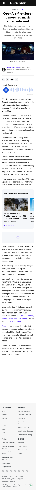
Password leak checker (6, 453)
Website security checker (7, 458)
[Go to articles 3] (8, 225)
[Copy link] (3, 79)
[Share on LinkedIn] (16, 79)
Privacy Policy (6, 478)
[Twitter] (3, 471)
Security (4, 418)
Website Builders (23, 427)
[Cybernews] (18, 3)
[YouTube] (11, 471)
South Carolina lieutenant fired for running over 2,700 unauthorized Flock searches (15, 216)
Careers (20, 453)
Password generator (8, 443)
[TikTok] (19, 471)
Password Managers (25, 415)
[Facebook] (7, 471)
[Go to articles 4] (9, 225)
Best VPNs (21, 418)
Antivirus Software (24, 411)
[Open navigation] (4, 3)
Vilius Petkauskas (13, 67)
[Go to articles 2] (6, 225)
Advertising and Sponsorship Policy (12, 480)
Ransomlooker (6, 463)
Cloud (4, 429)
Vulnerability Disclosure (8, 481)
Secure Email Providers (22, 423)
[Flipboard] (23, 471)
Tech (5, 221)
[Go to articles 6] (13, 225)
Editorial (4, 415)
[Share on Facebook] (12, 79)
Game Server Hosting (25, 435)
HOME (14, 9)
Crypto (4, 425)
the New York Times (12, 322)
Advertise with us (23, 450)
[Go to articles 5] (11, 225)
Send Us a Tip (22, 446)
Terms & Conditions (17, 478)
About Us (21, 443)
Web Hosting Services (25, 431)
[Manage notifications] (30, 485)
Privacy (4, 422)
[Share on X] (7, 79)
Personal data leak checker (8, 447)
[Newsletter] (27, 471)
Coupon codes (7, 466)
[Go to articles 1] (4, 225)
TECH (21, 9)
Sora (4, 326)
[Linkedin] (15, 471)
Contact (11, 476)
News (3, 411)
